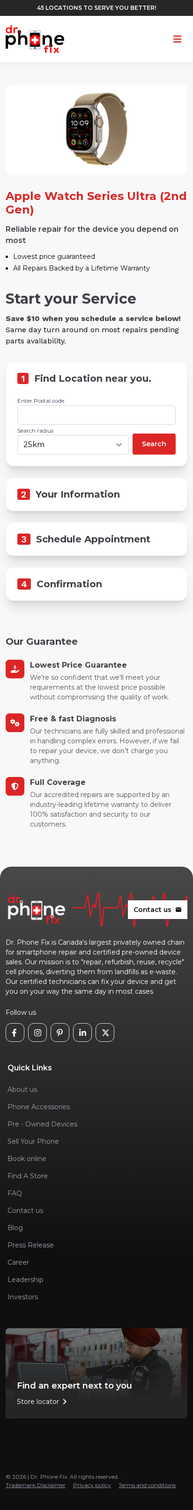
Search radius (35, 430)
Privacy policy (92, 1485)
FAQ (14, 1193)
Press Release (30, 1245)
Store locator (43, 1401)
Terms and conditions (147, 1485)
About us (22, 1089)
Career (18, 1262)
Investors (22, 1297)
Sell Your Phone (33, 1141)
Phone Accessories (38, 1107)
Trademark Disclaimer (36, 1485)
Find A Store (27, 1176)
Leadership (25, 1279)
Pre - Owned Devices (42, 1124)
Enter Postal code (40, 400)
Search (154, 444)
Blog (15, 1228)
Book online (26, 1158)
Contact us (158, 909)
